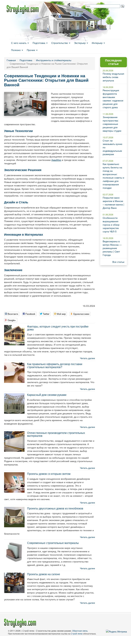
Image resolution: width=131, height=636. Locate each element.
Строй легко (77, 633)
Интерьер (97, 43)
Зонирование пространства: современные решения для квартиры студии (112, 123)
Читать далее (87, 358)
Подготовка (39, 43)
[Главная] (24, 9)
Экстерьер (80, 43)
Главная (11, 60)
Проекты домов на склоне (43, 574)
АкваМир (56, 160)
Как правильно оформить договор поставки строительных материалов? (54, 365)
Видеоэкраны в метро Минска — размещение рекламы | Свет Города (112, 248)
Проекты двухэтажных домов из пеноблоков (55, 508)
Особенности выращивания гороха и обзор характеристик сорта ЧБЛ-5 (111, 224)
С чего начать (19, 43)
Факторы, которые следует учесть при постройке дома (58, 327)
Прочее (31, 50)
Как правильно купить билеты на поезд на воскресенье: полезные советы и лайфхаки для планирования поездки (113, 175)
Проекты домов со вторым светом (48, 474)
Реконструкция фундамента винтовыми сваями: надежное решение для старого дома (113, 99)
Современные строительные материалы (53, 543)
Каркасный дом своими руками (46, 395)
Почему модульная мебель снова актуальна (113, 77)
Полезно (16, 50)
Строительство (60, 43)
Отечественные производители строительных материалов (56, 434)
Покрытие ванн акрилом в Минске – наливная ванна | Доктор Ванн (113, 202)
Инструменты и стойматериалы (53, 60)
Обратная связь (80, 630)
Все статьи (118, 261)
